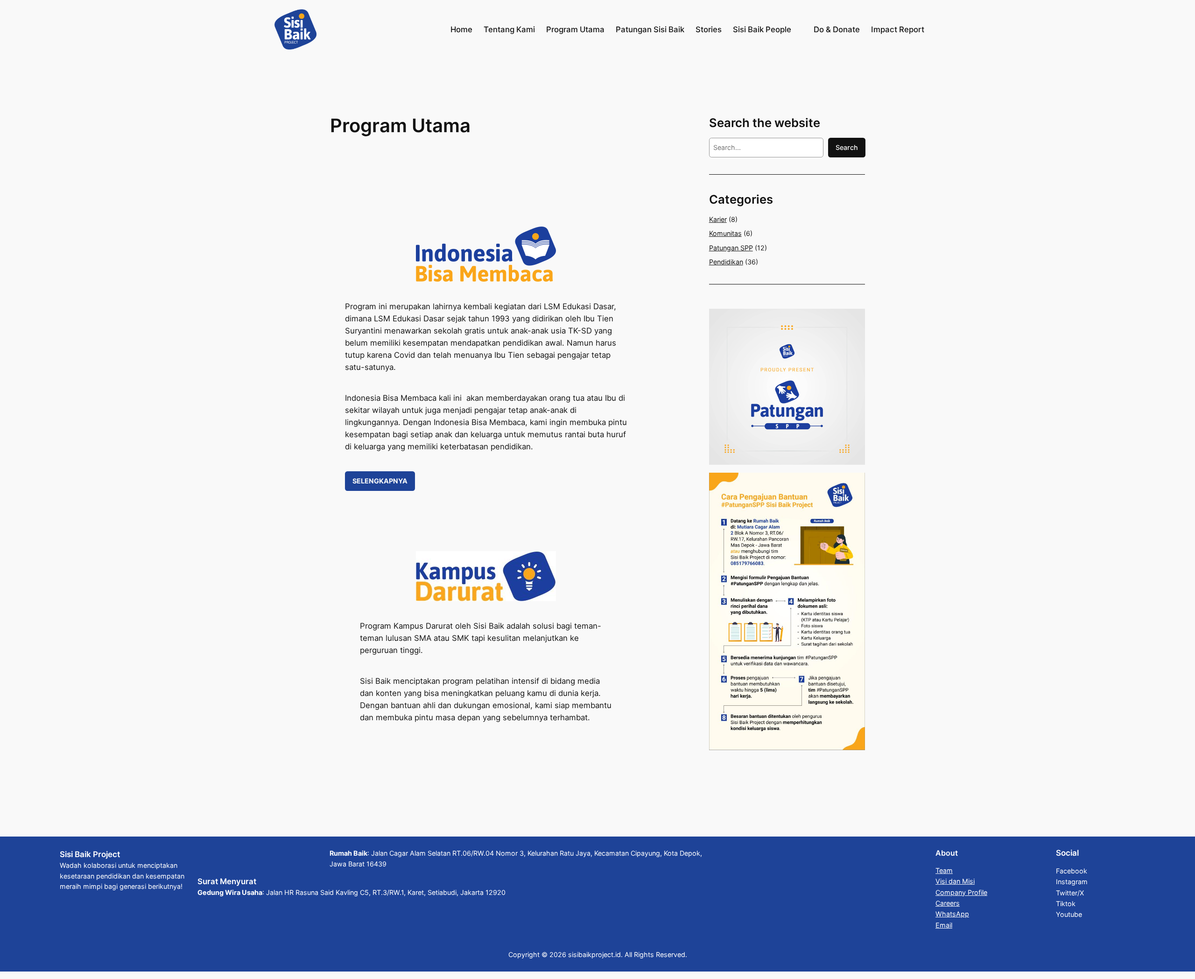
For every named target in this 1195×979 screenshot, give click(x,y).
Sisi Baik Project (90, 854)
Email (943, 925)
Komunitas (725, 233)
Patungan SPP (731, 248)
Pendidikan (726, 262)
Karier (718, 219)
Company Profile (961, 892)
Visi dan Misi (955, 881)
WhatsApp (952, 914)
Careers (947, 903)
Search (847, 147)
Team (944, 870)
